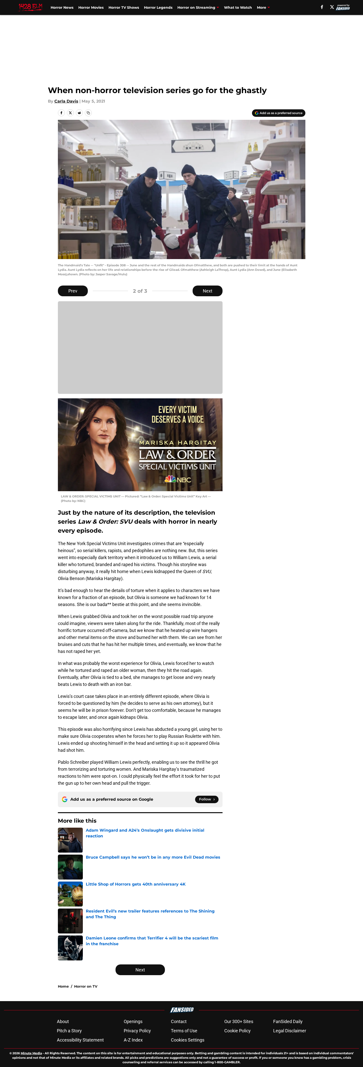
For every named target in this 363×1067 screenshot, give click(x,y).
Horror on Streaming (196, 7)
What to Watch (238, 7)
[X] (332, 7)
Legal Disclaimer (289, 1030)
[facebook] (322, 7)
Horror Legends (158, 7)
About (63, 1021)
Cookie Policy (237, 1030)
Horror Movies (91, 7)
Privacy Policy (137, 1030)
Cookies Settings (187, 1040)
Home (63, 986)
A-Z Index (133, 1040)
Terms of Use (184, 1030)
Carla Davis (66, 101)
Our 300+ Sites (238, 1021)
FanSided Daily (288, 1021)
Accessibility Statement (80, 1040)
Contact (179, 1021)
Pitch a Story (69, 1030)
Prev (72, 291)
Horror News (62, 7)
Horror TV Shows (124, 7)
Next (207, 291)
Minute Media (31, 1053)
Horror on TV (85, 986)
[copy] (88, 112)
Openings (133, 1021)
